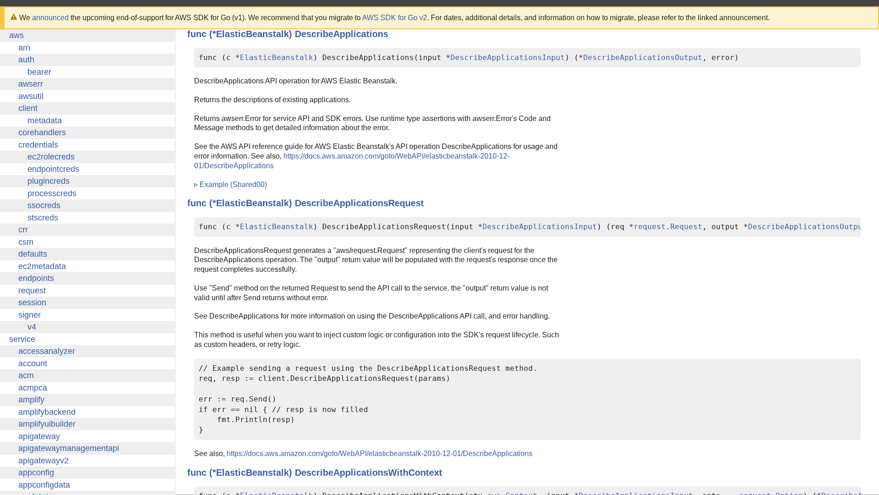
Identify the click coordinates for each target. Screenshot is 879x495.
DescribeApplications (341, 34)
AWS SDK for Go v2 (394, 18)
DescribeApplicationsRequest (359, 203)
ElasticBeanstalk (276, 57)
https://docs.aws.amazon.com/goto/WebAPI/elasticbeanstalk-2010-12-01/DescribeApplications (379, 453)
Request (686, 226)
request (650, 226)
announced (50, 18)
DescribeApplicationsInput (507, 57)
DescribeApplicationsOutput (642, 57)
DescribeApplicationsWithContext (368, 473)
